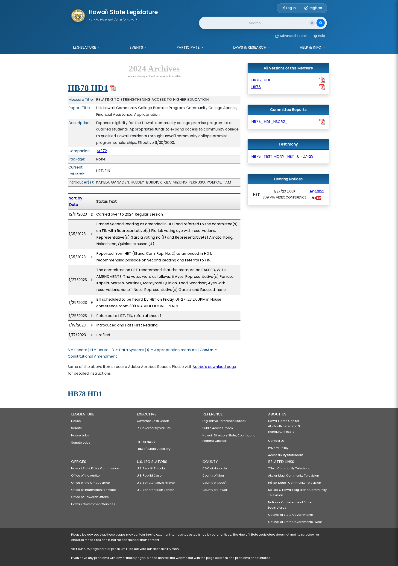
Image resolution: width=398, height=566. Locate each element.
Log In (291, 8)
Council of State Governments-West (295, 522)
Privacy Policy (278, 448)
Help (321, 36)
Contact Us (276, 441)
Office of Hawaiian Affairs (90, 497)
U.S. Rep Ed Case (149, 475)
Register (315, 8)
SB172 (102, 151)
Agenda (317, 191)
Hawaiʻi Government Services (93, 504)
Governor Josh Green (153, 421)
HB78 (256, 86)
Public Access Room (217, 428)
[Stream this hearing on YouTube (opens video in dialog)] (316, 197)
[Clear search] (312, 23)
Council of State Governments (290, 515)
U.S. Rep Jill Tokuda (151, 468)
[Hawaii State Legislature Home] (78, 15)
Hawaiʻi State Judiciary (153, 449)
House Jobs (80, 435)
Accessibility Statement (285, 455)
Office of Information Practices (94, 490)
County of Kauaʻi (214, 483)
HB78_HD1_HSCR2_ (269, 121)
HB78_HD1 (260, 80)
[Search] (320, 23)
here (103, 549)
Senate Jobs (80, 443)
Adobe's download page (214, 366)
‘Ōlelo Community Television (289, 468)
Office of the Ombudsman (90, 483)
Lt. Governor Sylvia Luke (154, 428)
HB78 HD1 (88, 88)
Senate (76, 428)
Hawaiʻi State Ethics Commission (95, 468)
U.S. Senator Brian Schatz (155, 490)
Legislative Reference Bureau (224, 421)
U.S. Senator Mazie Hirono (156, 483)
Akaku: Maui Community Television (293, 475)
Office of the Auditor (86, 475)
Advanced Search (293, 36)
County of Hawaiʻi (215, 490)
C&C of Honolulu (214, 468)
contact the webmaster (175, 558)
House (76, 421)
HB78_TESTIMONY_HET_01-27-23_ (283, 156)
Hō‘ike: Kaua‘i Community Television (294, 483)
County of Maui (213, 475)
